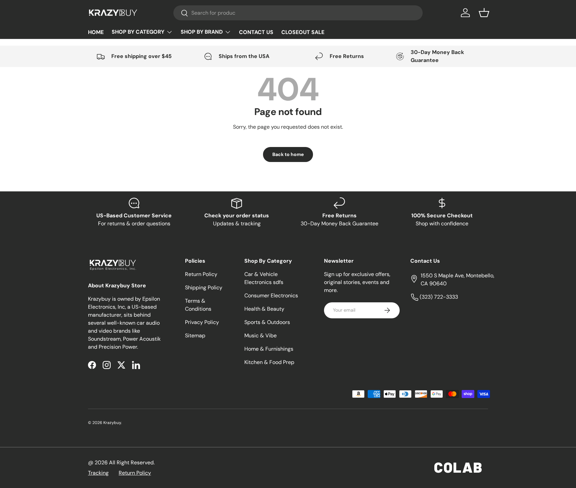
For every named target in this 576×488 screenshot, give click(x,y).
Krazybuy (112, 422)
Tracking (98, 472)
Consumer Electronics (271, 295)
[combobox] (298, 12)
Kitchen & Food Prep (269, 362)
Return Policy (201, 274)
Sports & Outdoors (267, 322)
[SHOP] (142, 32)
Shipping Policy (203, 287)
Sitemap (195, 335)
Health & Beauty (264, 308)
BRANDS (206, 32)
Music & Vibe (260, 335)
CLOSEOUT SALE (302, 32)
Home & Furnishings (268, 348)
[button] (484, 12)
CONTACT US (256, 32)
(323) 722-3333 (438, 296)
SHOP (142, 32)
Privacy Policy (202, 322)
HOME (96, 32)
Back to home (288, 154)
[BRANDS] (206, 32)
